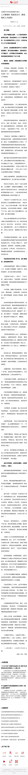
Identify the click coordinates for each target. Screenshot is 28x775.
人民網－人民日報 (21, 26)
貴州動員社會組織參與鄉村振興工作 (10, 718)
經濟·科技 (7, 6)
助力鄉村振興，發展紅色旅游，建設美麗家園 (13, 739)
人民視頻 (4, 764)
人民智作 (16, 764)
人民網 (1, 6)
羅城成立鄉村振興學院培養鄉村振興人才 (12, 715)
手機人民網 (16, 756)
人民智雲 (10, 764)
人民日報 (4, 756)
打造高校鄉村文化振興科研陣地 (9, 721)
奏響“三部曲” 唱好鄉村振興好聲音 (10, 736)
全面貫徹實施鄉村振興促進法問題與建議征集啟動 (14, 711)
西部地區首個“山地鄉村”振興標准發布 (11, 724)
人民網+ (10, 756)
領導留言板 (22, 756)
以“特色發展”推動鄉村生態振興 (9, 733)
